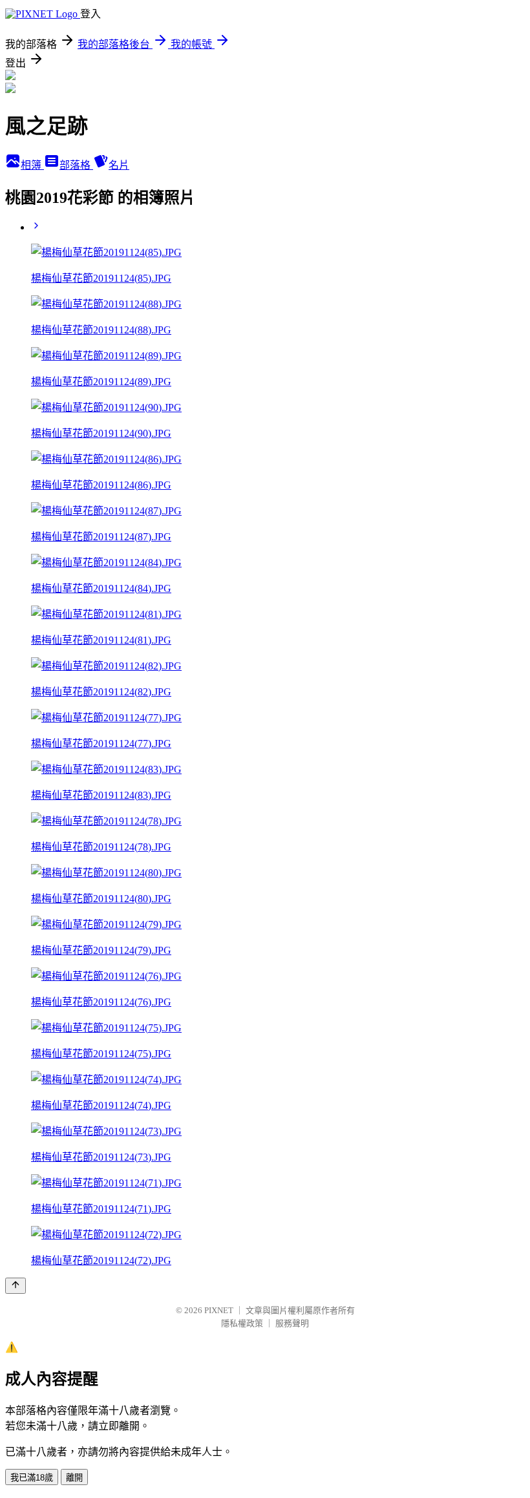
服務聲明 (292, 1323)
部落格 (76, 165)
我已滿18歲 (31, 1477)
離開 (74, 1477)
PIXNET (218, 1310)
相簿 (32, 165)
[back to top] (15, 1286)
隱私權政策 (242, 1323)
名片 (119, 165)
